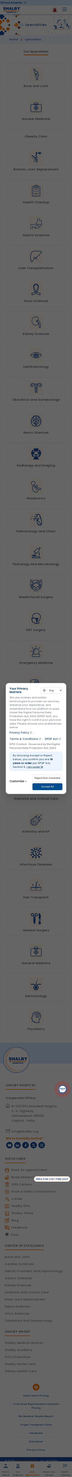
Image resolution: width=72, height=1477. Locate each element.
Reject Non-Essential (47, 778)
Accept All (47, 786)
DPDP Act (51, 739)
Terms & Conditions (24, 739)
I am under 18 (35, 767)
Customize (17, 781)
